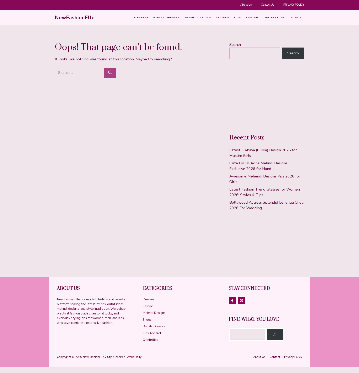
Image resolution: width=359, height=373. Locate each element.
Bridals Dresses (154, 326)
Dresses (141, 17)
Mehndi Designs (197, 17)
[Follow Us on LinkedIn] (241, 300)
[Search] (110, 73)
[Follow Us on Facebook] (232, 300)
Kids (237, 17)
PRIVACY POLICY (293, 5)
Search (235, 44)
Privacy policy (293, 357)
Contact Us (267, 5)
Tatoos (295, 17)
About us (259, 357)
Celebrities (150, 340)
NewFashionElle (75, 17)
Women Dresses (166, 17)
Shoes (147, 320)
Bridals (222, 17)
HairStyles (274, 17)
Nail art (253, 17)
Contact (275, 357)
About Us (246, 5)
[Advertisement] (266, 96)
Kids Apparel (152, 333)
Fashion (148, 306)
